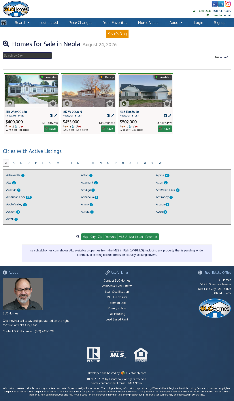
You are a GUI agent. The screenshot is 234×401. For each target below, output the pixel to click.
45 (10, 104)
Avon (161, 211)
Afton (86, 175)
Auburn (12, 211)
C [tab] (21, 163)
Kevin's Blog (117, 33)
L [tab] (85, 163)
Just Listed (49, 22)
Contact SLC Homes (117, 280)
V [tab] (152, 163)
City (93, 236)
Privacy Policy (117, 308)
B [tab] (14, 163)
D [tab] (28, 163)
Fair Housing (117, 314)
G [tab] (50, 163)
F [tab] (43, 163)
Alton (161, 182)
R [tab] (123, 163)
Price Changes (80, 22)
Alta (10, 182)
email (227, 15)
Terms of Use (117, 303)
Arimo (86, 204)
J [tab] (71, 163)
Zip (100, 236)
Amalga (87, 190)
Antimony (163, 197)
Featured (110, 236)
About (174, 22)
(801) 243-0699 (221, 11)
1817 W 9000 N (72, 113)
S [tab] (130, 163)
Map (85, 236)
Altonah (12, 190)
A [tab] (6, 163)
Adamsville (14, 175)
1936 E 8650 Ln (129, 113)
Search (20, 22)
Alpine (162, 175)
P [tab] (116, 163)
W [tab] (160, 163)
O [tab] (108, 163)
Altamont (89, 182)
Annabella (89, 197)
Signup (220, 22)
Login (198, 22)
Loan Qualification (117, 291)
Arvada (162, 204)
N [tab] (100, 163)
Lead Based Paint (117, 319)
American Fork (18, 197)
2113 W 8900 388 (16, 113)
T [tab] (138, 163)
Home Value (148, 22)
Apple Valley (16, 204)
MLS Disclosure (117, 297)
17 (124, 104)
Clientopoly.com (135, 373)
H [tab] (58, 163)
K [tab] (78, 163)
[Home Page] (16, 8)
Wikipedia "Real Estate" (117, 286)
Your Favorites (115, 22)
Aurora (86, 211)
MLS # (123, 236)
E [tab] (36, 163)
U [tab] (145, 163)
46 (67, 104)
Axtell (11, 219)
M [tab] (92, 163)
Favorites (151, 236)
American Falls (167, 190)
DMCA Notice (135, 383)
